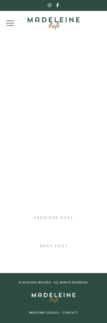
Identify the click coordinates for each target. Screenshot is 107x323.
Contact (70, 313)
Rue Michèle (41, 282)
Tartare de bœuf (53, 256)
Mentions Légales (44, 313)
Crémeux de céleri (53, 228)
